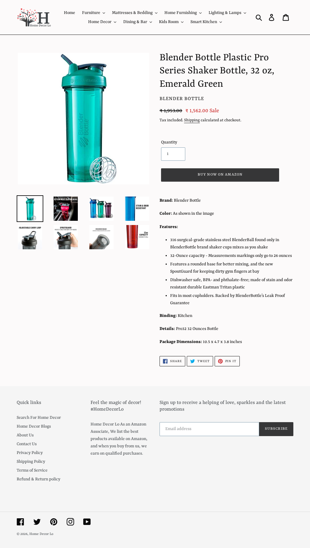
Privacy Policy (30, 452)
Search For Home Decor (39, 417)
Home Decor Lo (41, 534)
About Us (25, 435)
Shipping (192, 120)
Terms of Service (32, 470)
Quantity (169, 142)
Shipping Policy (31, 461)
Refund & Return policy (38, 479)
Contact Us (27, 444)
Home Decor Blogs (34, 426)
